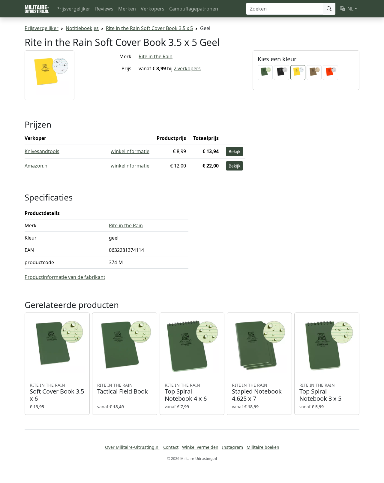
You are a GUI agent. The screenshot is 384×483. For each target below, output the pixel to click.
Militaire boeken (263, 447)
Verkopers (152, 8)
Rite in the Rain (155, 56)
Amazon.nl (37, 165)
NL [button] (350, 8)
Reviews (104, 8)
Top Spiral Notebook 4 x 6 (186, 392)
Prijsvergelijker (73, 8)
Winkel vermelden (200, 447)
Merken (127, 8)
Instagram (232, 447)
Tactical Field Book (122, 388)
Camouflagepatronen (193, 8)
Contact (170, 447)
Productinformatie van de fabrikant (65, 277)
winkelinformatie (130, 151)
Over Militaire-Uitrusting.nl (132, 447)
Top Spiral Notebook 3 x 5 (320, 392)
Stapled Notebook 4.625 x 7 (257, 392)
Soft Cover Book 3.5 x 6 (57, 392)
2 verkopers (187, 68)
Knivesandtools (42, 151)
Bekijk (234, 151)
